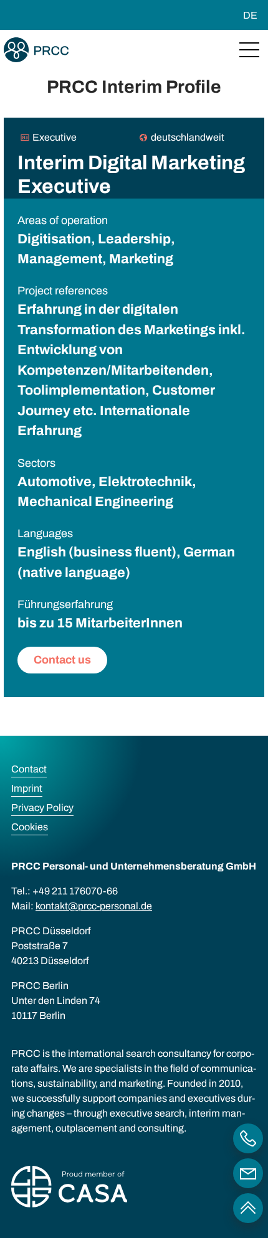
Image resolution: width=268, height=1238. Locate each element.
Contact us (62, 660)
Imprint (26, 788)
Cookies (29, 827)
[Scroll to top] (248, 1208)
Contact (29, 769)
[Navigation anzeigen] (249, 50)
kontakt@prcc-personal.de (94, 906)
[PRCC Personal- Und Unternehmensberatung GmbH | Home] (36, 49)
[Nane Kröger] (248, 1173)
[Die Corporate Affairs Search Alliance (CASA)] (69, 1189)
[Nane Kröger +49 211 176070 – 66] (248, 1138)
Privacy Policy (42, 807)
